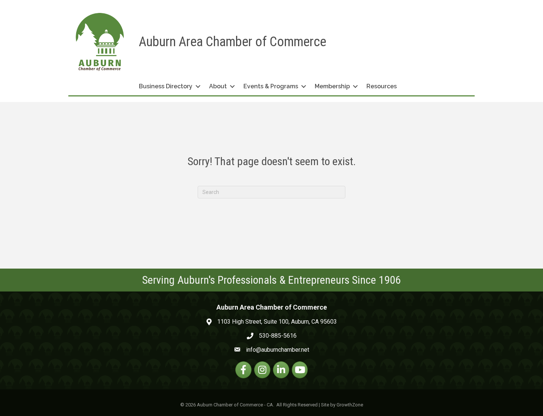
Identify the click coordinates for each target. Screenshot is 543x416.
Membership (332, 86)
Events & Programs (270, 86)
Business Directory (165, 86)
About (218, 86)
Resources (381, 86)
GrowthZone (350, 405)
